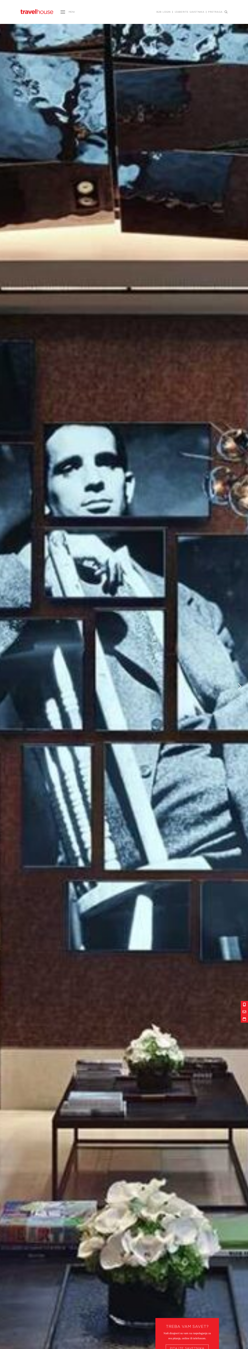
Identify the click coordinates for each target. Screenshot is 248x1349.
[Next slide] (239, 686)
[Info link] (244, 1004)
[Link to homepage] (37, 11)
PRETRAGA (215, 12)
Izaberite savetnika (189, 12)
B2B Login (163, 12)
